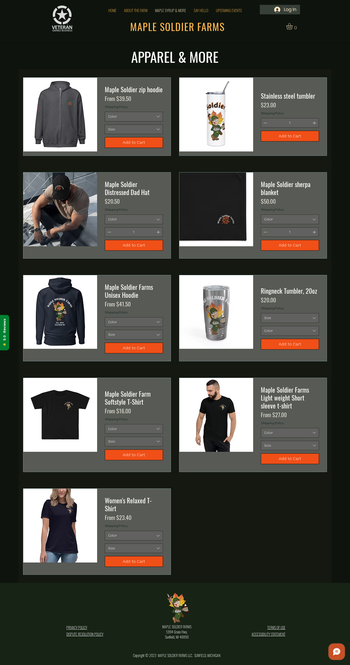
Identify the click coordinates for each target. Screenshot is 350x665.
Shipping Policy (116, 107)
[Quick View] (60, 117)
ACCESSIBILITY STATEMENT (268, 634)
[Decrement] (265, 122)
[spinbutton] (290, 122)
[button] (293, 26)
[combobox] (134, 116)
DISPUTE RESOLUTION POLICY (84, 634)
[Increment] (315, 122)
